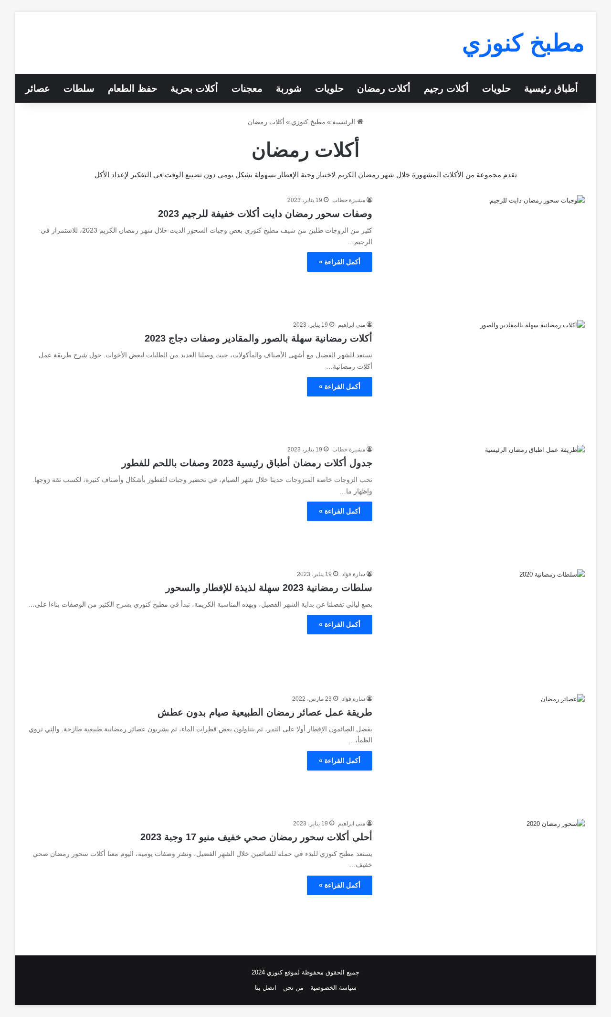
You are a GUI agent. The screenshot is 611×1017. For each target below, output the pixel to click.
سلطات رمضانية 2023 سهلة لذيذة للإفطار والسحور (269, 587)
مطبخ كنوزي (308, 122)
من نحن (293, 987)
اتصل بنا (265, 987)
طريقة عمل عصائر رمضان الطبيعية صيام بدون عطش (265, 712)
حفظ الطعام (132, 88)
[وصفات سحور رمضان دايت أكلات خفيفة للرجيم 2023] (484, 252)
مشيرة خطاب (348, 200)
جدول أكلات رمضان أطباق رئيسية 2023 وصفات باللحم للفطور (247, 463)
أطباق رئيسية (551, 88)
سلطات (79, 88)
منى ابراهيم (351, 324)
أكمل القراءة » (339, 262)
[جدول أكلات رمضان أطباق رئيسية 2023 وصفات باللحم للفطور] (484, 501)
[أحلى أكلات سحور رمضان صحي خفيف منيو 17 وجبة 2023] (484, 875)
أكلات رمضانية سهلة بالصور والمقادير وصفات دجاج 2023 (258, 338)
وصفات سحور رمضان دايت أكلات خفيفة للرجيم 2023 (265, 213)
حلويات (496, 88)
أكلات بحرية (194, 88)
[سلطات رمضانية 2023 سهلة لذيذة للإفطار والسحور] (484, 626)
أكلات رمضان (384, 88)
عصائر (37, 88)
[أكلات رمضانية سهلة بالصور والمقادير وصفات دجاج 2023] (484, 376)
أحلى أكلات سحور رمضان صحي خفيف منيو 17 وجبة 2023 (256, 837)
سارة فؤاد (353, 574)
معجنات (247, 88)
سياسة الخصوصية (333, 987)
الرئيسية (344, 122)
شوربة (289, 88)
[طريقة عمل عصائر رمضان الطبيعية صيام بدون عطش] (484, 750)
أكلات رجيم (446, 88)
